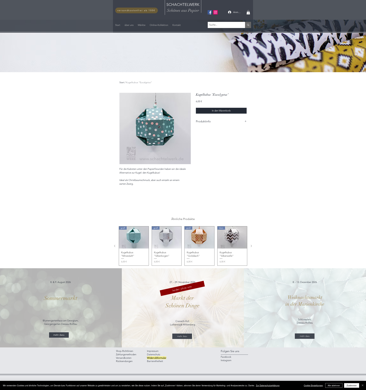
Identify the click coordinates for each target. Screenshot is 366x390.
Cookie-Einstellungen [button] (313, 385)
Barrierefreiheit (155, 361)
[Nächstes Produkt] (251, 246)
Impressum (153, 351)
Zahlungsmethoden (126, 354)
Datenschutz (153, 354)
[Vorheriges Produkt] (114, 246)
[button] (248, 12)
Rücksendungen (124, 361)
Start (121, 82)
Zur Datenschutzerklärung (268, 385)
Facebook (226, 356)
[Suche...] (248, 25)
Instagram (226, 360)
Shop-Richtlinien (124, 351)
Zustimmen (352, 385)
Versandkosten (123, 357)
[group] (183, 246)
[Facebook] (210, 12)
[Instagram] (215, 12)
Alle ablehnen (334, 385)
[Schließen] (362, 385)
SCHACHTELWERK (182, 4)
